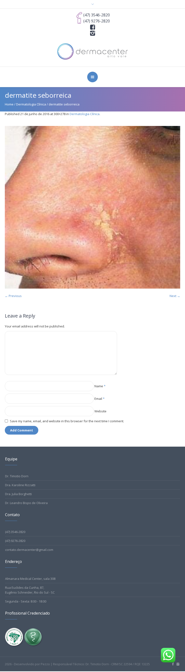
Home (9, 104)
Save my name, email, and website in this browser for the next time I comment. (67, 421)
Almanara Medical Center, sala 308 (30, 578)
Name (100, 386)
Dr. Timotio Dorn (16, 476)
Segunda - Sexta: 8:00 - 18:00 (25, 601)
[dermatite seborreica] (92, 207)
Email (99, 398)
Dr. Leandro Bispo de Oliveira (26, 503)
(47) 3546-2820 (15, 532)
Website (100, 411)
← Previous (13, 296)
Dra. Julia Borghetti (18, 494)
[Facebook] (92, 26)
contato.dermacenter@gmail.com (29, 549)
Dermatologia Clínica (31, 104)
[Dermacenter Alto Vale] (92, 51)
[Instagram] (92, 32)
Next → (175, 296)
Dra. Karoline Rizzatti (20, 485)
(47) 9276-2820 (15, 541)
